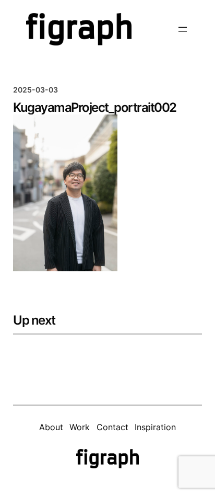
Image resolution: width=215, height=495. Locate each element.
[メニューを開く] (182, 29)
